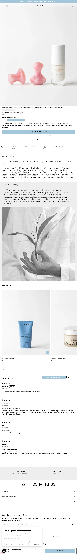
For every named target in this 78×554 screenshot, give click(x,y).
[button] (3, 6)
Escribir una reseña (53, 377)
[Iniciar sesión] (73, 6)
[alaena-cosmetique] (38, 6)
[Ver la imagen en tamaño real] (38, 54)
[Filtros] (68, 377)
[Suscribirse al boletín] (72, 524)
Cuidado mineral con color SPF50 (11, 357)
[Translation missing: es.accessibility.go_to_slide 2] (38, 139)
